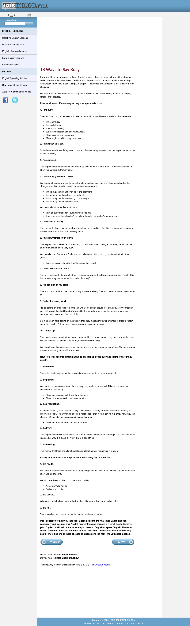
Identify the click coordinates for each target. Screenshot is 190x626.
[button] (11, 16)
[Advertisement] (100, 41)
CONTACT (108, 623)
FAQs (140, 623)
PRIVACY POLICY (126, 623)
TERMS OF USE (92, 623)
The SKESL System (100, 564)
